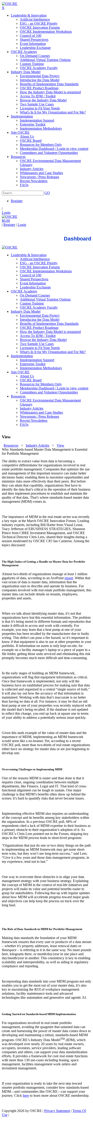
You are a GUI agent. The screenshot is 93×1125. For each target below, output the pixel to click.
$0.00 (6, 221)
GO (47, 193)
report (69, 578)
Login (6, 212)
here (26, 1095)
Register (17, 201)
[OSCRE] (9, 4)
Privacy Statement (57, 1111)
